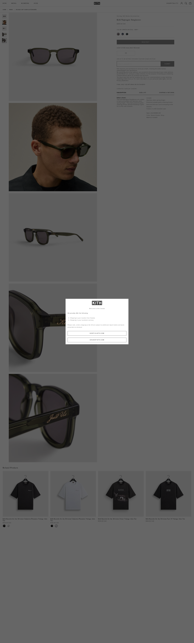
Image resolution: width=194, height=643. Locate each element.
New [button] (5, 3)
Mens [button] (14, 3)
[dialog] (97, 321)
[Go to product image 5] (4, 40)
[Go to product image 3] (4, 28)
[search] (186, 3)
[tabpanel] (145, 108)
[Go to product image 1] (4, 16)
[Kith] (97, 3)
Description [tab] (121, 92)
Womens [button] (25, 3)
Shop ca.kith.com (97, 333)
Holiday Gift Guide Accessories (26, 9)
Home (4, 9)
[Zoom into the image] (53, 57)
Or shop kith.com (97, 340)
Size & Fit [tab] (142, 92)
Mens (11, 9)
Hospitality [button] (173, 3)
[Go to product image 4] (4, 34)
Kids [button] (36, 3)
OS (126, 53)
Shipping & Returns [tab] (166, 92)
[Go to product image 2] (4, 22)
